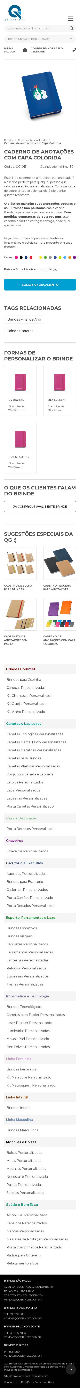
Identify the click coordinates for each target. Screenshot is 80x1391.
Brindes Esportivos (22, 928)
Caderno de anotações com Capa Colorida (32, 143)
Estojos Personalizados (25, 782)
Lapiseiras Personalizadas (27, 798)
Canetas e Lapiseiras (23, 724)
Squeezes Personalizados (27, 976)
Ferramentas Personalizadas (30, 952)
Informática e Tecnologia (27, 996)
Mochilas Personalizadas (26, 1169)
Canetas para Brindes (24, 758)
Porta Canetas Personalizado (30, 806)
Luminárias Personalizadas (28, 1031)
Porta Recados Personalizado (31, 906)
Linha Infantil (17, 1097)
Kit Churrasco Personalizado (30, 696)
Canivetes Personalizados (27, 944)
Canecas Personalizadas (26, 688)
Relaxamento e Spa (23, 1263)
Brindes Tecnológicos (24, 1007)
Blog (24, 1382)
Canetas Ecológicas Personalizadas (35, 734)
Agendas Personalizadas (26, 874)
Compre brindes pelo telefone (47, 50)
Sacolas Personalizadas (25, 1193)
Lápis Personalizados (23, 790)
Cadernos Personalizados (27, 890)
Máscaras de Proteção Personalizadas (37, 1239)
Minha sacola (9, 50)
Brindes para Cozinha (24, 680)
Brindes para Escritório (25, 882)
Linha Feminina (18, 1059)
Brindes (8, 140)
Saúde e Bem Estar (22, 1205)
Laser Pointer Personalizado (29, 1023)
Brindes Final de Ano (24, 319)
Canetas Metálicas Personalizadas (34, 750)
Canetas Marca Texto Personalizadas (36, 742)
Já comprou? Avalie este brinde (40, 506)
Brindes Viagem (19, 936)
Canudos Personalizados (27, 1223)
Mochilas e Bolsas (21, 1142)
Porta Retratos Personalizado (31, 829)
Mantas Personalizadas (25, 1231)
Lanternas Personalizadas (27, 960)
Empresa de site (38, 1375)
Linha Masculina (19, 1120)
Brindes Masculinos (22, 1130)
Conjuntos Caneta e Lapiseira (30, 774)
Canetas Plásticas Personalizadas (33, 766)
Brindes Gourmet (20, 669)
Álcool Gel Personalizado (27, 1215)
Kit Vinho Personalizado (26, 712)
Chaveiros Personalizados (27, 851)
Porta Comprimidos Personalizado (34, 1247)
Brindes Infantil (19, 1108)
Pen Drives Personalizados (28, 1047)
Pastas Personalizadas (24, 1185)
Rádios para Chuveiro (24, 1255)
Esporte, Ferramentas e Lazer (31, 918)
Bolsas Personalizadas (24, 1153)
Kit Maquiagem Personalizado (31, 1085)
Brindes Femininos (22, 1069)
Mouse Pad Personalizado (28, 1039)
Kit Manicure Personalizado (29, 1077)
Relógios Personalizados (26, 968)
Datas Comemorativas (40, 1382)
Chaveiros (14, 841)
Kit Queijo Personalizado (27, 704)
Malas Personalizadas (24, 1161)
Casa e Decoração (21, 818)
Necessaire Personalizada (27, 1177)
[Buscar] (72, 28)
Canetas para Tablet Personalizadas (36, 1015)
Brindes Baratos (20, 331)
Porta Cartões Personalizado (30, 898)
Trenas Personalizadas (25, 984)
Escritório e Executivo (24, 863)
